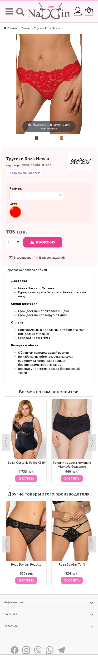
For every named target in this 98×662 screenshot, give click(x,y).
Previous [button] (6, 442)
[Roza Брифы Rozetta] (26, 531)
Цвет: (14, 203)
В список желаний (52, 257)
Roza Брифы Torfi (72, 564)
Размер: (16, 188)
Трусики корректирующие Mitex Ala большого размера (72, 466)
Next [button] (92, 442)
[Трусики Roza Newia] (36, 138)
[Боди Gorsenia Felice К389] (26, 429)
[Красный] (15, 212)
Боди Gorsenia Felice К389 (26, 462)
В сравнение (22, 257)
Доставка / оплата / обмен (27, 269)
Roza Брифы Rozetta (26, 564)
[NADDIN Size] (49, 11)
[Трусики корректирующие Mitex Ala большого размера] (72, 429)
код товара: (13, 165)
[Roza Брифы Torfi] (72, 531)
